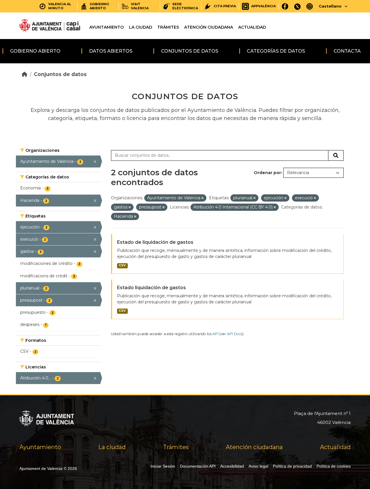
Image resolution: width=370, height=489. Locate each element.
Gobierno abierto (35, 51)
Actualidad (252, 27)
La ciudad (140, 27)
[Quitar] (202, 198)
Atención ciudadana (208, 27)
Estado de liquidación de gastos (155, 242)
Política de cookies (334, 466)
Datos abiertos (110, 51)
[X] (297, 6)
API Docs (234, 334)
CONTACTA (347, 51)
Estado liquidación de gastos (151, 287)
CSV (122, 265)
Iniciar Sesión (163, 466)
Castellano (330, 6)
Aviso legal (258, 466)
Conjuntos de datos (189, 51)
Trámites (168, 27)
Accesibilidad (232, 466)
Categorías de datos (276, 51)
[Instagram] (310, 6)
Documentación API (198, 466)
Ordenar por (267, 172)
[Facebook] (285, 6)
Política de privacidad (292, 466)
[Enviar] (335, 155)
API (215, 334)
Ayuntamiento (106, 27)
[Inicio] (24, 74)
